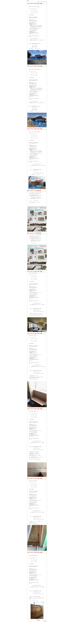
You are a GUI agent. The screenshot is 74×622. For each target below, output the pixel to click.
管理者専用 (45, 621)
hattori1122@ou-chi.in (34, 107)
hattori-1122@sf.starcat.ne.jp (36, 517)
